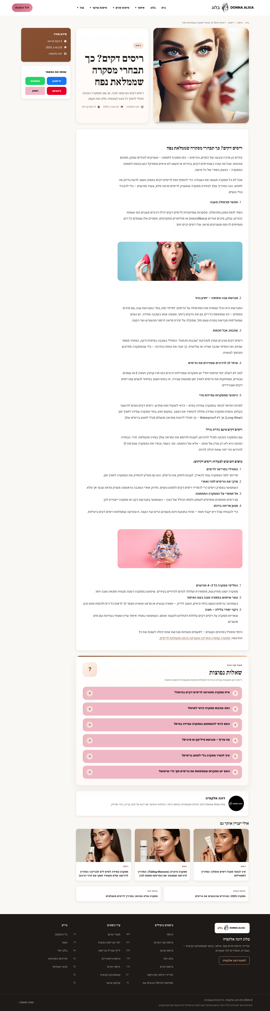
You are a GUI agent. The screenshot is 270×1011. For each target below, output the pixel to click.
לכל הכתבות (22, 8)
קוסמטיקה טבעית (96, 975)
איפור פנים (96, 967)
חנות (64, 943)
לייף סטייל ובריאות (96, 951)
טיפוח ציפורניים (96, 959)
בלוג (153, 8)
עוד (80, 8)
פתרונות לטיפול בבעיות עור (149, 983)
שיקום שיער (96, 983)
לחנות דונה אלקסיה (234, 961)
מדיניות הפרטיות (57, 959)
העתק (35, 91)
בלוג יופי (149, 959)
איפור (140, 8)
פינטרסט (56, 91)
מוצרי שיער (96, 934)
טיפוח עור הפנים (149, 943)
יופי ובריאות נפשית (96, 943)
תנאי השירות (60, 967)
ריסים (231, 22)
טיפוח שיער (98, 8)
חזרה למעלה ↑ (25, 1002)
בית (163, 8)
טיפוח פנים (121, 8)
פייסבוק (56, 81)
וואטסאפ (35, 81)
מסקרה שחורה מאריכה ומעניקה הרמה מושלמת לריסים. (194, 638)
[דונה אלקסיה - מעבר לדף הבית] (234, 7)
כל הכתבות (61, 934)
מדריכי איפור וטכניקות (149, 975)
